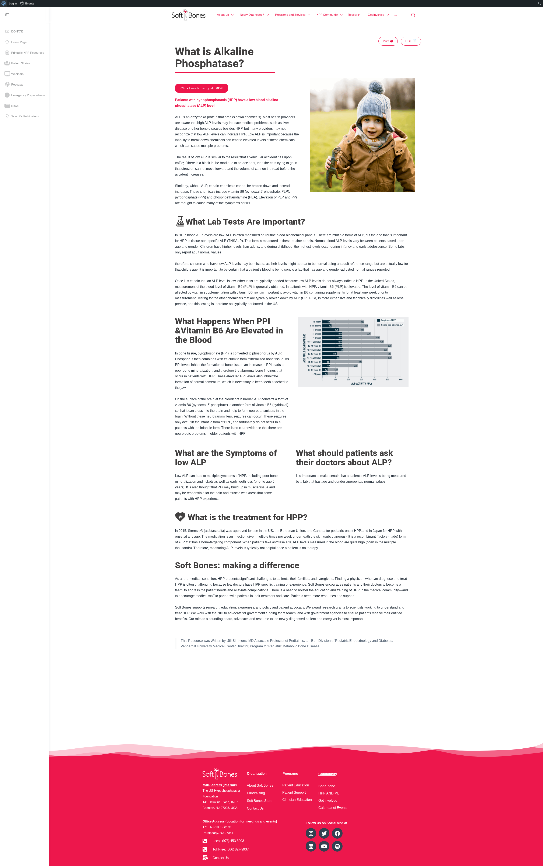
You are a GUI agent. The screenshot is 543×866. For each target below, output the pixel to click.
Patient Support (294, 792)
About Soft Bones (260, 785)
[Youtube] (324, 846)
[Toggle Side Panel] (7, 15)
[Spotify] (337, 846)
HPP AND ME (329, 793)
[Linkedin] (311, 846)
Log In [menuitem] (13, 3)
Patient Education (295, 785)
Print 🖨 (388, 41)
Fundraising (256, 793)
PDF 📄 (411, 41)
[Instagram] (311, 833)
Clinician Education (297, 799)
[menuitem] (3, 3)
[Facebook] (337, 833)
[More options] (395, 15)
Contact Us (255, 808)
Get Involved (327, 800)
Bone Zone (326, 786)
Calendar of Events (332, 808)
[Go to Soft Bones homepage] (188, 14)
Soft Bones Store (259, 801)
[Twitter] (324, 833)
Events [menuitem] (29, 3)
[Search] (413, 14)
